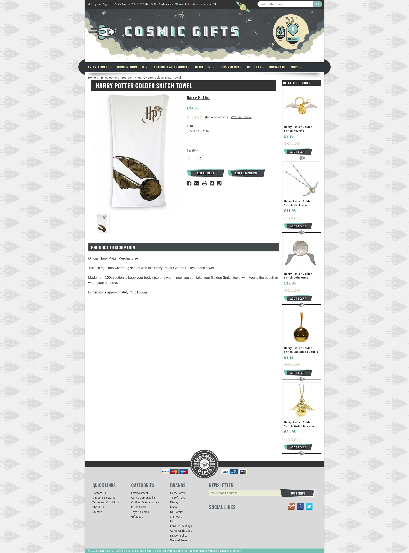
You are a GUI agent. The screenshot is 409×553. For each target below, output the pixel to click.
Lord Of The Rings (181, 526)
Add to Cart (205, 173)
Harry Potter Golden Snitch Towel (159, 77)
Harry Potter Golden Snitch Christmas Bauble (301, 350)
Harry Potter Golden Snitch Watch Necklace (300, 424)
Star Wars (176, 516)
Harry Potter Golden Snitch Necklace (298, 203)
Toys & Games (230, 67)
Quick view (301, 105)
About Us (98, 507)
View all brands (180, 540)
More (295, 67)
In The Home (204, 67)
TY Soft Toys (177, 497)
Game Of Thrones (181, 531)
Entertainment (99, 67)
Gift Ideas (254, 67)
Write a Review (241, 117)
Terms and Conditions (105, 502)
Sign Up (107, 4)
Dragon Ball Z (178, 535)
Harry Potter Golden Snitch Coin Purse (298, 275)
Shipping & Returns (103, 497)
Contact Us (277, 67)
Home (92, 77)
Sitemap (97, 512)
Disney (174, 502)
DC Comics (176, 512)
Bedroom (127, 77)
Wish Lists (184, 4)
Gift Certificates (163, 4)
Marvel (174, 507)
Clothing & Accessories (170, 67)
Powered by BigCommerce (171, 551)
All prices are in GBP (204, 4)
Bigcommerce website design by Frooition (215, 551)
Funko (173, 521)
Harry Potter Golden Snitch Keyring (298, 129)
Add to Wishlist (246, 173)
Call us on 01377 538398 (133, 4)
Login (94, 4)
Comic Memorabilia (131, 67)
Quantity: (193, 150)
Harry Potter (177, 493)
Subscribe (297, 493)
